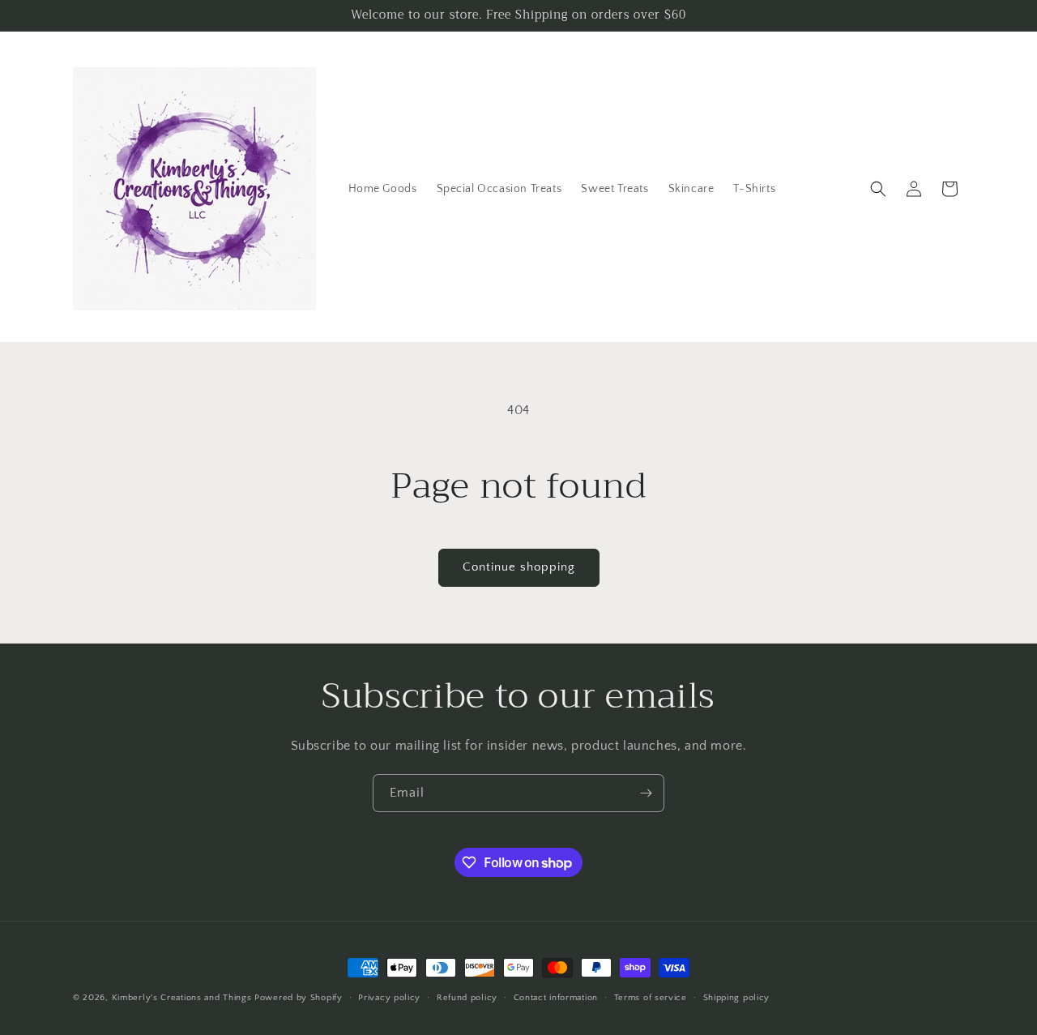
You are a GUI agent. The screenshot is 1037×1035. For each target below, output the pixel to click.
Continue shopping (519, 567)
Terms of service (650, 998)
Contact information (556, 998)
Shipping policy (736, 998)
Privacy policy (389, 998)
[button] (878, 189)
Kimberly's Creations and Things (182, 998)
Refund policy (467, 998)
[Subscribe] (646, 793)
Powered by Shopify (298, 998)
